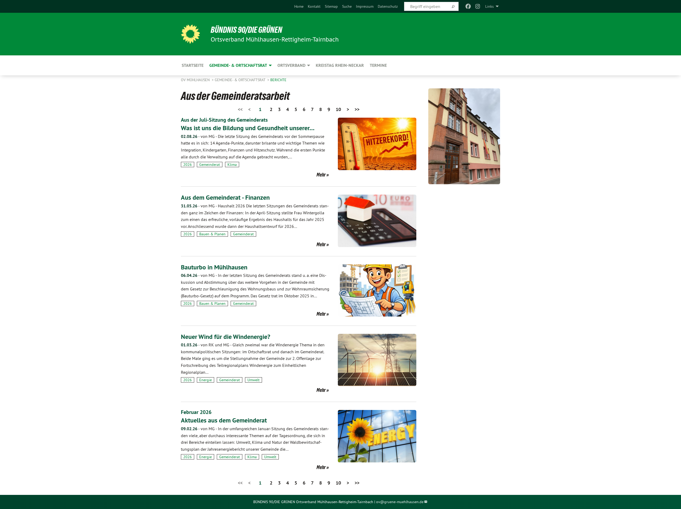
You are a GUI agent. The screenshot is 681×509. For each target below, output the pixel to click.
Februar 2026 (196, 412)
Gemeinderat (209, 164)
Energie (205, 379)
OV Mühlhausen (196, 79)
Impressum (364, 6)
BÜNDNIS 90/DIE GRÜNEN (246, 30)
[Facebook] (468, 6)
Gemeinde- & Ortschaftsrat (240, 79)
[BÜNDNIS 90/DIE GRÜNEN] (190, 34)
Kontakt (314, 6)
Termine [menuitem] (378, 65)
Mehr (321, 175)
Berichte (278, 79)
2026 (187, 164)
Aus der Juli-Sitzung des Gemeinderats (224, 119)
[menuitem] (299, 6)
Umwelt (253, 379)
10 (338, 109)
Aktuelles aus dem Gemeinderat (224, 420)
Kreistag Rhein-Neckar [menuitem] (340, 65)
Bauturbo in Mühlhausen (214, 267)
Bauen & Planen (212, 234)
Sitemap (331, 6)
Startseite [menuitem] (193, 65)
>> (357, 109)
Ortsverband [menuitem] (291, 65)
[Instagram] (478, 6)
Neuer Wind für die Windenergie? (225, 337)
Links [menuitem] (489, 6)
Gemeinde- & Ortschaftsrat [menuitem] (238, 65)
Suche (347, 6)
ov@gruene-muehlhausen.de (399, 501)
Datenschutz (388, 6)
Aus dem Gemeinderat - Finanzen (225, 197)
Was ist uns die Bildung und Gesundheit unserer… (247, 128)
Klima (232, 164)
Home (299, 6)
